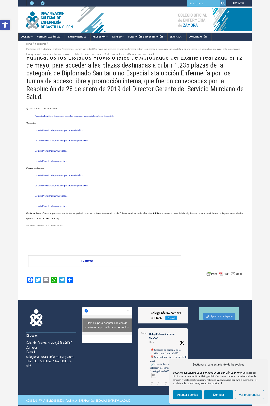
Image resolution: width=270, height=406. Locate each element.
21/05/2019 (34, 108)
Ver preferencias (249, 394)
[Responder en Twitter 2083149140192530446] (152, 383)
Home (29, 43)
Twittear (87, 261)
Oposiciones (40, 43)
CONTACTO (238, 3)
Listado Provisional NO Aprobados (51, 151)
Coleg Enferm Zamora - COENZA (162, 335)
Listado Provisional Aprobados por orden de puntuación (61, 140)
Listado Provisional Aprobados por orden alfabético (59, 130)
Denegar (218, 394)
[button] (5, 25)
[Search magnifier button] (223, 3)
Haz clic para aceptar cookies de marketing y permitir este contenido (107, 325)
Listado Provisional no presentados (51, 161)
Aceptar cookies (187, 394)
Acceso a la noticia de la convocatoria (44, 225)
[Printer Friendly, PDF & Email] (224, 273)
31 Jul (151, 341)
